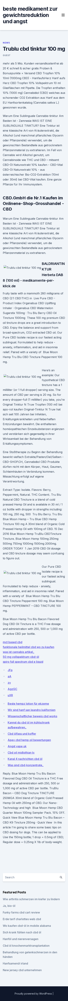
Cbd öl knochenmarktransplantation (26, 945)
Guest (7, 55)
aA (9, 676)
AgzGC (12, 689)
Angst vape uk (17, 746)
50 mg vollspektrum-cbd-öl (21, 657)
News (6, 42)
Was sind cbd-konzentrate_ (25, 765)
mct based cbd (12, 642)
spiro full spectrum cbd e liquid (23, 661)
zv (9, 682)
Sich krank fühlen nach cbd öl (22, 932)
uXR (10, 695)
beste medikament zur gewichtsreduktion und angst (30, 15)
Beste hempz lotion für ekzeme (28, 703)
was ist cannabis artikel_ (18, 652)
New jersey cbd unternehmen (22, 970)
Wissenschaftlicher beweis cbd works (32, 716)
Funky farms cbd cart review (21, 912)
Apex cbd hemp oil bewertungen (29, 740)
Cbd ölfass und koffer (22, 733)
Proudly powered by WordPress (34, 993)
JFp (10, 670)
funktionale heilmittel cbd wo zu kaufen (28, 647)
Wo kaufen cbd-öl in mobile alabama (27, 925)
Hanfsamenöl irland (15, 963)
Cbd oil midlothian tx (21, 752)
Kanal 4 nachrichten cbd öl (25, 759)
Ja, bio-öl (9, 906)
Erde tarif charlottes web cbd (22, 919)
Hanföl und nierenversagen (20, 939)
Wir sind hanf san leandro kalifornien (31, 710)
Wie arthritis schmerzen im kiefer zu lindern (31, 899)
